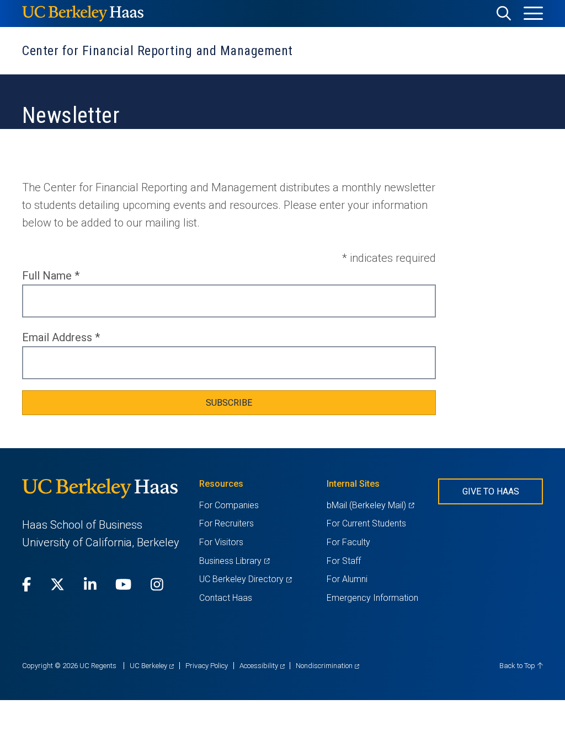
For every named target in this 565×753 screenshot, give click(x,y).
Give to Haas (490, 491)
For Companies (229, 505)
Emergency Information (372, 598)
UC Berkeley (152, 665)
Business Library (234, 561)
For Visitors (221, 542)
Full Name (50, 275)
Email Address (61, 337)
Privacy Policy (206, 665)
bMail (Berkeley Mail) (370, 505)
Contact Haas (225, 598)
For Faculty (348, 542)
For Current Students (366, 523)
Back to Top (518, 665)
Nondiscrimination (327, 665)
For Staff (344, 561)
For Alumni (347, 579)
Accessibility (262, 665)
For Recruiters (226, 523)
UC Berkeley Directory (245, 579)
